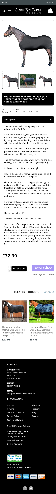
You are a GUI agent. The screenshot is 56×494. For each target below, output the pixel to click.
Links (49, 3)
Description (9, 119)
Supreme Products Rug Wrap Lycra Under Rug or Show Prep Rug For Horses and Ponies (25, 99)
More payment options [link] (43, 274)
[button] (45, 292)
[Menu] (9, 11)
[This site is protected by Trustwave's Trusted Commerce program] (14, 458)
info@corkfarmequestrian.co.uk (21, 393)
